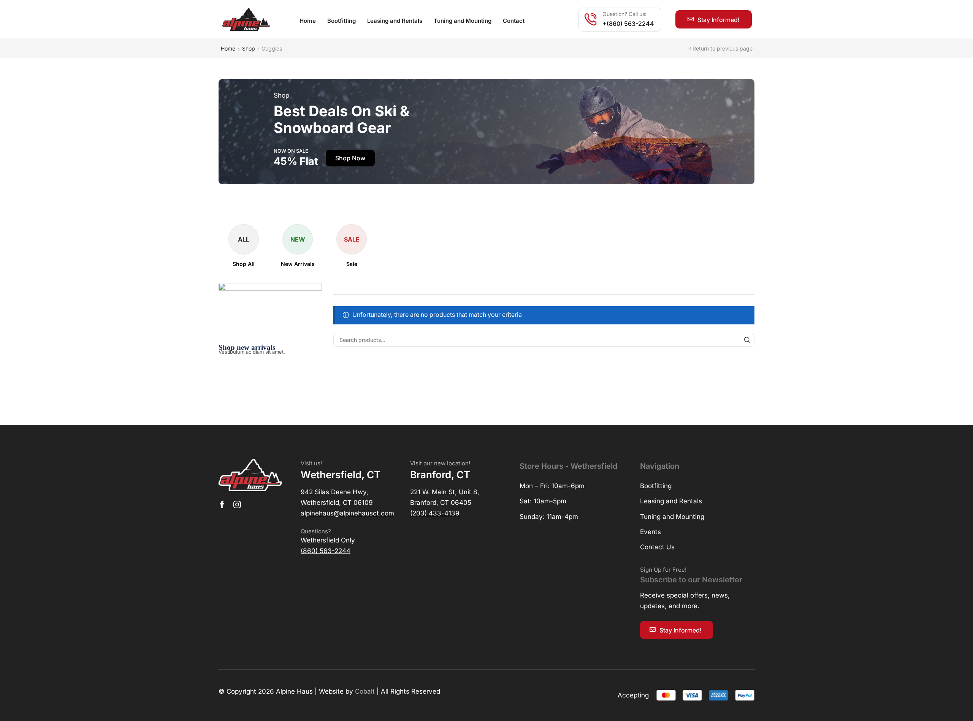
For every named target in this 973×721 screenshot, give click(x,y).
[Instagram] (237, 504)
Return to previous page (723, 48)
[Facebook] (222, 504)
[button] (713, 19)
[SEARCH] (747, 340)
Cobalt (365, 691)
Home (228, 48)
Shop (248, 48)
